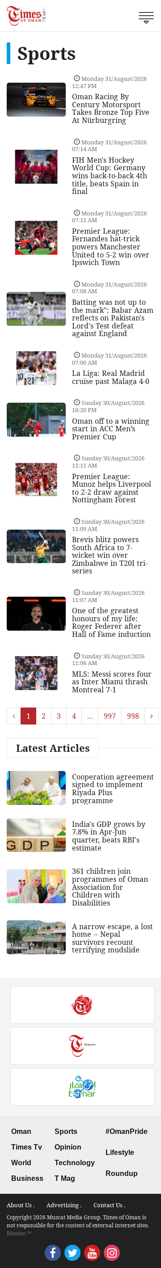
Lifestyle (120, 1152)
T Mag (65, 1178)
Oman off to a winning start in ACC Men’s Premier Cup (110, 429)
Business (27, 1178)
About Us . (20, 1205)
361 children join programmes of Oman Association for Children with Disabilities (110, 886)
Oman (21, 1131)
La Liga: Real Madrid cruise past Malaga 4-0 (110, 377)
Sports (66, 1131)
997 (110, 716)
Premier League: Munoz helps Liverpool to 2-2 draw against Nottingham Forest (111, 488)
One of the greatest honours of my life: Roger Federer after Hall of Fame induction (111, 622)
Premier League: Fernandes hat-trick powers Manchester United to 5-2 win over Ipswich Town (110, 246)
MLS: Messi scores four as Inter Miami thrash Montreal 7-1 (112, 682)
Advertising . (64, 1205)
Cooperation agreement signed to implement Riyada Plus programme (113, 788)
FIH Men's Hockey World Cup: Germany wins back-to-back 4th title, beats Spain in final (109, 175)
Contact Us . (109, 1205)
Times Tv (26, 1147)
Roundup (122, 1173)
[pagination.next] (151, 716)
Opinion (68, 1147)
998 (133, 716)
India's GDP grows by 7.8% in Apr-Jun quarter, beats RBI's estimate (108, 836)
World (21, 1163)
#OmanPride (127, 1131)
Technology (75, 1163)
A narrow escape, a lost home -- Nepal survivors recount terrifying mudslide (112, 938)
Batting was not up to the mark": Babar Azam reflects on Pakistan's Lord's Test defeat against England (112, 317)
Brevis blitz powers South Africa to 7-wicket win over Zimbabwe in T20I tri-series (110, 555)
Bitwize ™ (19, 1233)
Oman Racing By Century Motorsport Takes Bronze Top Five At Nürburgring (110, 108)
